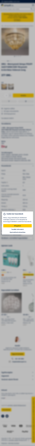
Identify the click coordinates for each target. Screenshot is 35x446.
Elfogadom (17, 226)
